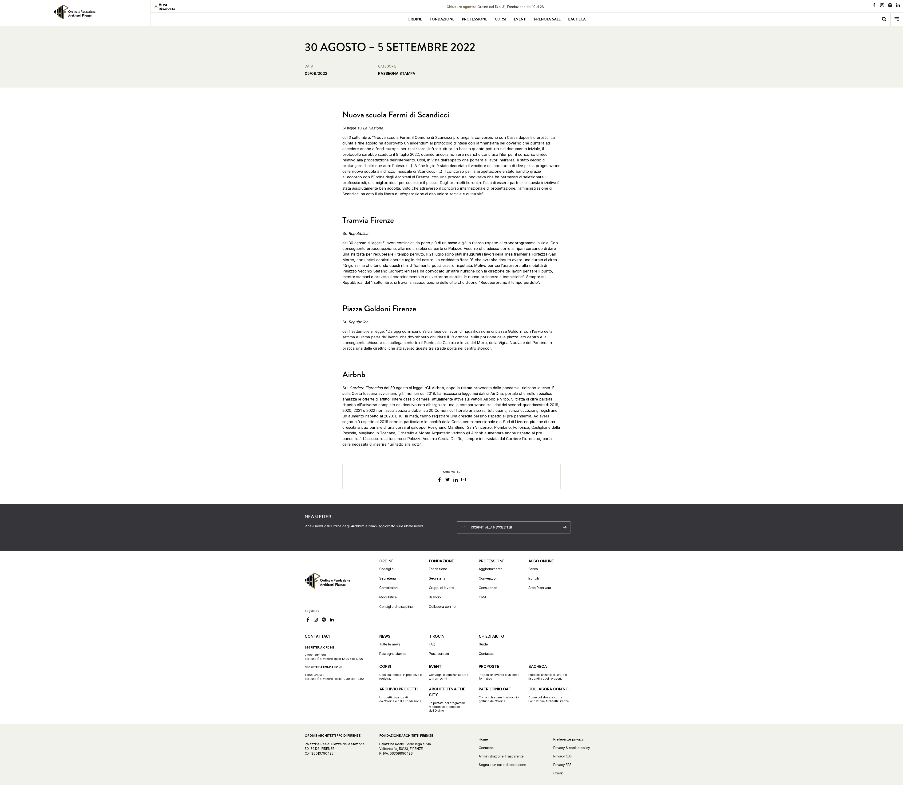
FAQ (432, 644)
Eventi (520, 19)
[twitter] (448, 480)
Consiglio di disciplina (396, 607)
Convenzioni (488, 578)
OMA (482, 597)
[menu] (897, 19)
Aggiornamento (491, 569)
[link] (75, 12)
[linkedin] (455, 480)
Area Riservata (539, 588)
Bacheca (577, 19)
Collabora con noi (442, 607)
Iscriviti (533, 578)
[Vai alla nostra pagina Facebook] (874, 6)
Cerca (533, 569)
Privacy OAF (562, 756)
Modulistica (388, 597)
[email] (463, 480)
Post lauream (439, 654)
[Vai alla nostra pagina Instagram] (882, 6)
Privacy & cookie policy (571, 748)
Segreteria (387, 578)
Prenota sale (547, 19)
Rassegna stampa (393, 654)
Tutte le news (389, 644)
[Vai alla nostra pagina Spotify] (890, 6)
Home (483, 739)
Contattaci (486, 654)
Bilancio (435, 597)
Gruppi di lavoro (441, 588)
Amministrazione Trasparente (501, 756)
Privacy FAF (562, 765)
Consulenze (488, 588)
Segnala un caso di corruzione (502, 765)
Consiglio (386, 569)
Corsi (500, 19)
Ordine (415, 19)
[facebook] (440, 480)
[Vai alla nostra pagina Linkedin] (898, 6)
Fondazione (442, 19)
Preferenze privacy (568, 739)
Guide (483, 644)
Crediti (558, 773)
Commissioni (388, 588)
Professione (474, 19)
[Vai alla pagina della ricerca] (884, 19)
